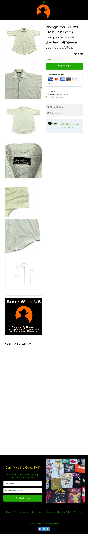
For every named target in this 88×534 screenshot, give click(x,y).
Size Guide (24, 512)
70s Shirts (70, 124)
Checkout (78, 512)
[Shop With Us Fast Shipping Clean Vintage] (23, 316)
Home (8, 512)
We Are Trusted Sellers (55, 97)
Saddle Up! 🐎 (23, 498)
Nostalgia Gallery (64, 512)
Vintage (71, 127)
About (33, 512)
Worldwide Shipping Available (58, 94)
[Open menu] (44, 2)
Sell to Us (51, 512)
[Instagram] (48, 529)
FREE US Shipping (53, 91)
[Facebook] (40, 529)
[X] (44, 529)
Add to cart (64, 66)
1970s (62, 124)
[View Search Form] (4, 2)
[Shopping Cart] (84, 2)
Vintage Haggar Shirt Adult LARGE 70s (23, 444)
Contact (41, 512)
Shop (16, 512)
